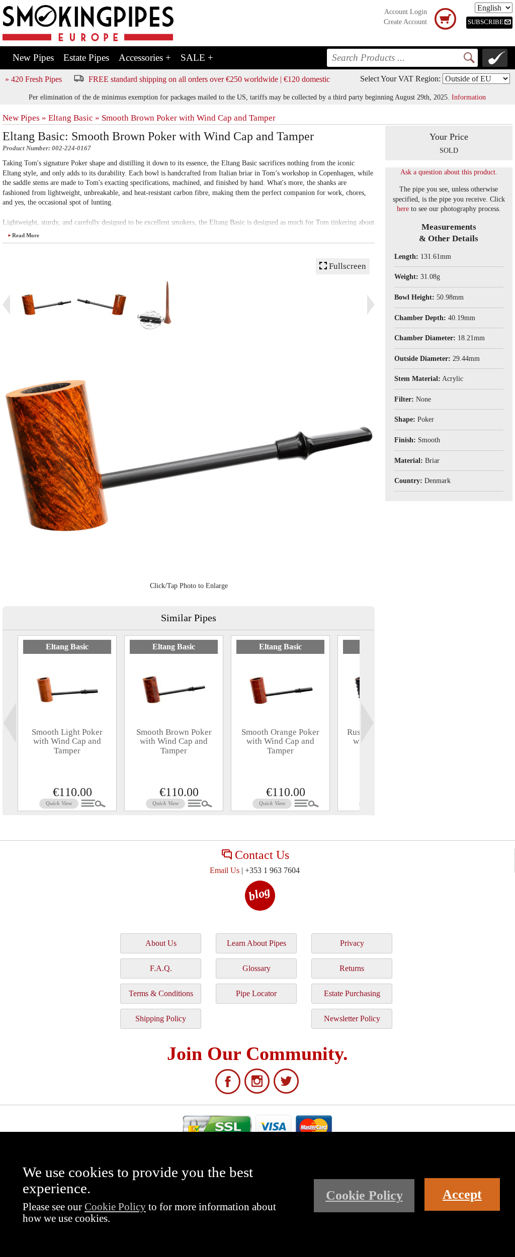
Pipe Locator (256, 993)
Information (469, 97)
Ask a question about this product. (448, 172)
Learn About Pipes (256, 943)
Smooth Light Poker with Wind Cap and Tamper (67, 741)
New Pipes (33, 57)
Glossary (256, 968)
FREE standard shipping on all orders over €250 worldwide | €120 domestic (209, 79)
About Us (161, 943)
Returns (351, 968)
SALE (197, 57)
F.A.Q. (161, 968)
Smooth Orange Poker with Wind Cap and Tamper (280, 741)
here (403, 209)
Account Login (405, 12)
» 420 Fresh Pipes (33, 79)
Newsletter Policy (352, 1018)
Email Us (224, 870)
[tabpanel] (67, 723)
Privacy (352, 943)
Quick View (59, 803)
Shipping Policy (160, 1018)
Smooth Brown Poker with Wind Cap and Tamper (189, 118)
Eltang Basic (67, 646)
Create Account (405, 22)
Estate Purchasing (352, 993)
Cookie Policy (115, 1206)
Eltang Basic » (74, 118)
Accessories (145, 57)
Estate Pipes (86, 57)
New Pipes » (24, 118)
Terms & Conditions (161, 993)
